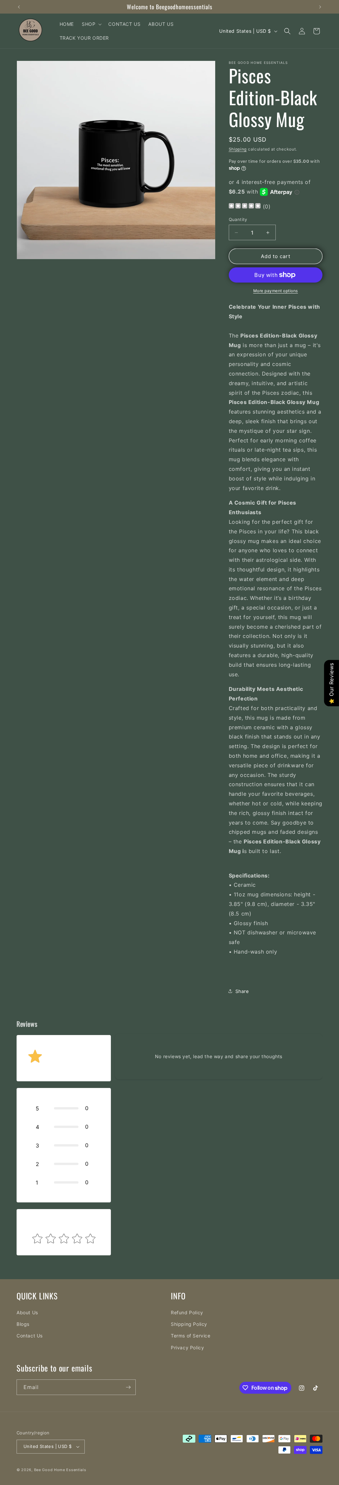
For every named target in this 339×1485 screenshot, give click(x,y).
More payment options (275, 290)
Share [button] (242, 991)
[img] (245, 206)
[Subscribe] (128, 1387)
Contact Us (30, 1335)
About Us (27, 1312)
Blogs (23, 1324)
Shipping (238, 149)
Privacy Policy (187, 1347)
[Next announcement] (320, 7)
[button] (91, 24)
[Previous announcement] (19, 7)
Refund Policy (187, 1312)
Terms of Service (191, 1335)
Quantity (238, 219)
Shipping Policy (189, 1324)
